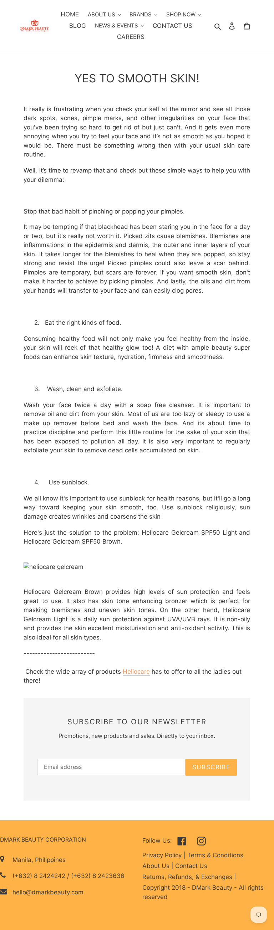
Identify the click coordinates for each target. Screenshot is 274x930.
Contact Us (191, 865)
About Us (156, 865)
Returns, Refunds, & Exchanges (188, 876)
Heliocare (136, 671)
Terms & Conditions (215, 855)
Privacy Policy (162, 855)
